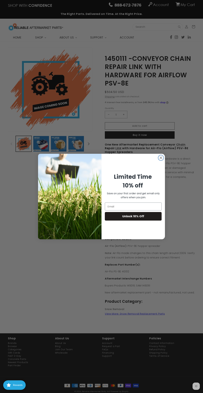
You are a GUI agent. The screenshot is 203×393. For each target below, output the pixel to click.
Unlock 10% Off (133, 216)
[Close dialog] (161, 158)
